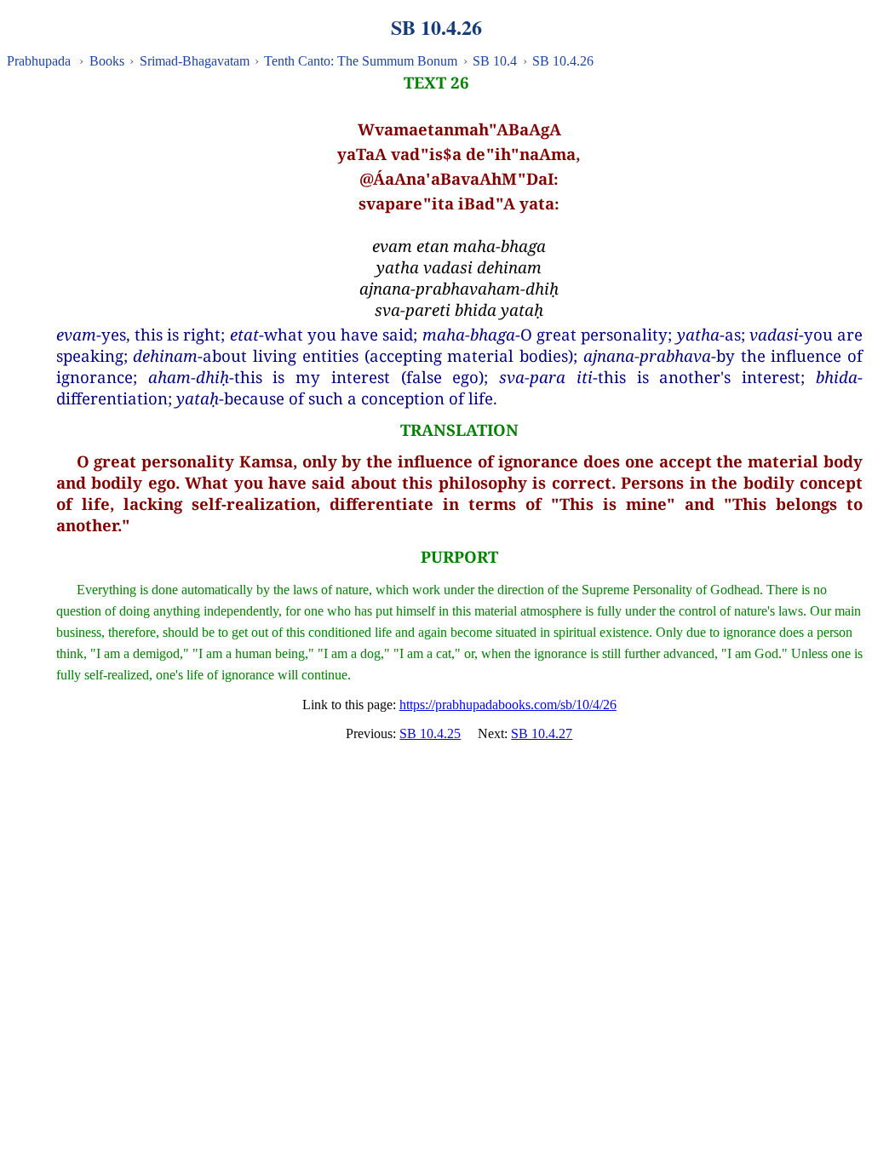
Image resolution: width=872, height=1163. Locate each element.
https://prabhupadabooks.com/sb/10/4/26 (508, 704)
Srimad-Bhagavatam (195, 61)
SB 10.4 (495, 61)
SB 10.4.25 (430, 733)
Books (106, 61)
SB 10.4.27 (541, 733)
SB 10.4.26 (563, 61)
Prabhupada (39, 61)
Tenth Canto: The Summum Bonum (360, 61)
